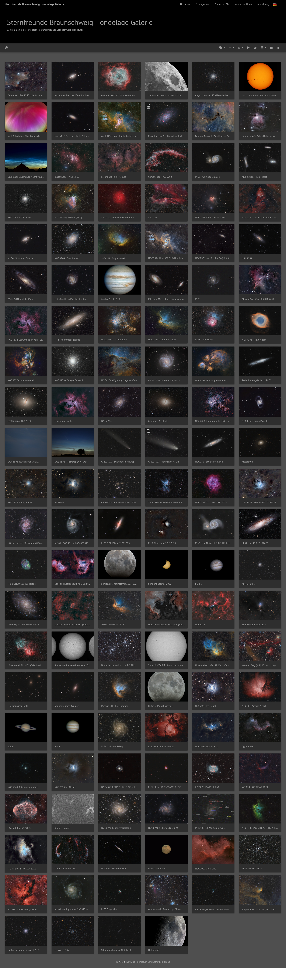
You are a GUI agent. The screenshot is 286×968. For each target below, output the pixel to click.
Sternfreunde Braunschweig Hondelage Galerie (34, 4)
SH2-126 (152, 217)
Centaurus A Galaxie (158, 421)
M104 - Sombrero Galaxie (21, 258)
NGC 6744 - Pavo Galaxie (67, 258)
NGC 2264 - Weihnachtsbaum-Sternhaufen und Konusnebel (260, 217)
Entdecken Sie (221, 4)
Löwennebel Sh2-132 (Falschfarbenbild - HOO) (26, 665)
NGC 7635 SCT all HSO (206, 746)
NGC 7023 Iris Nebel (205, 706)
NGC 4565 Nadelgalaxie (113, 868)
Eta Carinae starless (64, 421)
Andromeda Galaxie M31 (20, 298)
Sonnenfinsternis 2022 (159, 583)
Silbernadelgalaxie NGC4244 (116, 950)
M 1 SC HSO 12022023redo (22, 583)
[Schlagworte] (222, 48)
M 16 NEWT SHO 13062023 (22, 868)
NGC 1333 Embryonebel (20, 502)
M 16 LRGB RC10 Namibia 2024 (258, 298)
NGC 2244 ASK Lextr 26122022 (211, 502)
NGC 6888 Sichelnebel (19, 827)
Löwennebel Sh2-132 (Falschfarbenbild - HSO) (213, 665)
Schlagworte (202, 4)
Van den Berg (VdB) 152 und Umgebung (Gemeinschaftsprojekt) (260, 665)
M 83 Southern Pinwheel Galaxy (71, 299)
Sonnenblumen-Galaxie (67, 706)
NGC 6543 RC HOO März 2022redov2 (119, 787)
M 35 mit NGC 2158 (252, 868)
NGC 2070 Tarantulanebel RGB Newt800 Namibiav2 (213, 421)
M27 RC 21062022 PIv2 (207, 787)
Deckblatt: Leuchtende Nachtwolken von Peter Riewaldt (26, 176)
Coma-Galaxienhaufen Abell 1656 (118, 502)
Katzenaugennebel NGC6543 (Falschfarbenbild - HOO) (213, 909)
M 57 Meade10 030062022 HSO (164, 787)
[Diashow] (248, 48)
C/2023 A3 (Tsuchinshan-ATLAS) (71, 461)
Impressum (141, 961)
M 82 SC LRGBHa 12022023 (115, 543)
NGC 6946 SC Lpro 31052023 (163, 827)
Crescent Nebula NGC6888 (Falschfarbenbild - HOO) (73, 624)
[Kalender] (263, 48)
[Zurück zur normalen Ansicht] (255, 48)
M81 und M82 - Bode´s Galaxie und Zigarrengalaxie (166, 299)
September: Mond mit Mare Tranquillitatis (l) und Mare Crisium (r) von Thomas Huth (166, 95)
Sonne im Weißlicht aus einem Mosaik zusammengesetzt (166, 665)
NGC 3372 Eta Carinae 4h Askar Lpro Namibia (26, 339)
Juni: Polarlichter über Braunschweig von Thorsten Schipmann (26, 136)
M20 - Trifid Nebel (204, 339)
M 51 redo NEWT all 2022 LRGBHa (212, 543)
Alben (188, 4)
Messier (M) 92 (249, 584)
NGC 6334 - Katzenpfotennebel (211, 380)
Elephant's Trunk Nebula (113, 176)
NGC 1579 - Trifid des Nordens (210, 217)
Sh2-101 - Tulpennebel (113, 258)
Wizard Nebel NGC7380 (113, 624)
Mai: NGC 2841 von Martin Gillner (72, 136)
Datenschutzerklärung (159, 961)
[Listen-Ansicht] (278, 48)
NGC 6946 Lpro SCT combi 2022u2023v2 (26, 543)
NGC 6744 (106, 421)
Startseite (6, 47)
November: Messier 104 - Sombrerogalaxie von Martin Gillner (73, 95)
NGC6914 (200, 624)
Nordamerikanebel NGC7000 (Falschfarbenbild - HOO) (166, 624)
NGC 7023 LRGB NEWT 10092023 (259, 502)
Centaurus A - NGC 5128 (19, 421)
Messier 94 (247, 461)
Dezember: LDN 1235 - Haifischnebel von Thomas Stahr (26, 95)
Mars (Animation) (156, 868)
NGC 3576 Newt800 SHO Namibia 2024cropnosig (166, 258)
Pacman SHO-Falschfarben (114, 706)
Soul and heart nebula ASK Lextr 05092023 (73, 583)
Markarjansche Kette (18, 706)
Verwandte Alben (243, 4)
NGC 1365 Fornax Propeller (256, 421)
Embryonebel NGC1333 (254, 624)
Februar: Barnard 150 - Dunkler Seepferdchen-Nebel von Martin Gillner (213, 136)
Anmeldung (263, 4)
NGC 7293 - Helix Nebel (254, 339)
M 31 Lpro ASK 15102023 (255, 543)
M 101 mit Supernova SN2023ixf (71, 909)
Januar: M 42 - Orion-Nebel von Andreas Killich (260, 136)
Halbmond (153, 950)
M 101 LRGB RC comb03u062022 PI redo (73, 543)
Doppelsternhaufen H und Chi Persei (119, 665)
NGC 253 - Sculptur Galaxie (209, 461)
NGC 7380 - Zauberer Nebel (162, 339)
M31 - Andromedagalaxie (67, 339)
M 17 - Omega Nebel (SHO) (68, 217)
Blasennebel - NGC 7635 (67, 176)
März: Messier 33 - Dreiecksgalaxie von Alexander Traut (166, 136)
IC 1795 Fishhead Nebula (161, 746)
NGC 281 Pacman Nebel (254, 706)
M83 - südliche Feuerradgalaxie (164, 380)
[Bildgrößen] (240, 48)
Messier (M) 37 (62, 950)
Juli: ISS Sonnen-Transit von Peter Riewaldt (260, 95)
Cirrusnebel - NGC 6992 (160, 176)
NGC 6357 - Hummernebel (21, 380)
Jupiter (198, 584)
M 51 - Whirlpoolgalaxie (207, 176)
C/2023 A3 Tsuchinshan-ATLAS (23, 461)
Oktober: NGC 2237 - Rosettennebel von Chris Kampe (119, 95)
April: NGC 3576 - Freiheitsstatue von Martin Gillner (119, 136)
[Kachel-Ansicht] (271, 48)
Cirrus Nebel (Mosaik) (65, 868)
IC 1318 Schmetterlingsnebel (22, 909)
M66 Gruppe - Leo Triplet (254, 176)
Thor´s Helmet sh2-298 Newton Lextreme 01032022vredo (166, 502)
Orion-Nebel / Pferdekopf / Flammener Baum (166, 909)
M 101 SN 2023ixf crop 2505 (210, 827)
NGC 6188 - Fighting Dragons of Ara (119, 380)
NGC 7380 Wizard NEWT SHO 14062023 (260, 827)
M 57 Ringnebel (109, 909)
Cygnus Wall (248, 746)
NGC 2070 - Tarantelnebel (114, 339)
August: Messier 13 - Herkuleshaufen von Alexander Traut (213, 95)
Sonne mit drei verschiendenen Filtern (73, 665)
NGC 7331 (247, 258)
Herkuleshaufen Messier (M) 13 (23, 950)
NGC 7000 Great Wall (205, 868)
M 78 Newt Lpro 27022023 (162, 543)
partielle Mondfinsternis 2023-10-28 (119, 583)
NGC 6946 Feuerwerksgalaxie (116, 827)
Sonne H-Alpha (62, 828)
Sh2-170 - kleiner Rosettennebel (117, 217)
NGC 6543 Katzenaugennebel (23, 787)
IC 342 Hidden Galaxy (112, 746)
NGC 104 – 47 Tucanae (19, 217)
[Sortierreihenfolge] (231, 48)
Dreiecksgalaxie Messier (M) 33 (23, 624)
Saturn (11, 746)
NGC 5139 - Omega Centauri (69, 380)
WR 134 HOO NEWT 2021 (255, 787)
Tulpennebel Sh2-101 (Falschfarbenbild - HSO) (260, 909)
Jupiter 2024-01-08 (111, 299)
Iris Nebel (59, 502)
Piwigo (131, 961)
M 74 (197, 299)
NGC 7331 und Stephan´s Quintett (212, 258)
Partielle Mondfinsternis (160, 706)
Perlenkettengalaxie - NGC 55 (257, 380)
